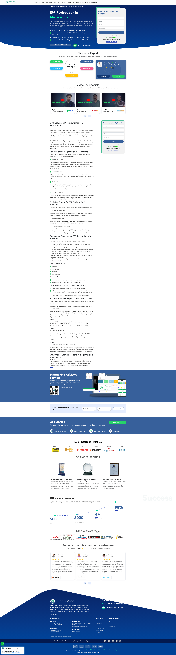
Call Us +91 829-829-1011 (60, 45)
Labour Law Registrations (61, 6)
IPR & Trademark (100, 628)
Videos (110, 624)
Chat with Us (117, 422)
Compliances (87, 61)
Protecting (56, 68)
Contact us (112, 626)
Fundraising (86, 68)
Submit (111, 32)
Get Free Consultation (111, 41)
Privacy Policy (74, 641)
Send (118, 409)
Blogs (110, 622)
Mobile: (116, 603)
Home (52, 6)
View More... (53, 614)
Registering (56, 61)
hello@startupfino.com (115, 607)
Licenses (71, 75)
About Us (53, 641)
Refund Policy (84, 641)
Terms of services (62, 641)
